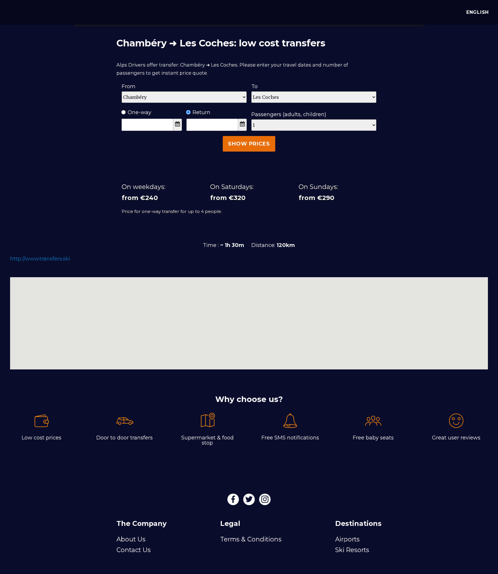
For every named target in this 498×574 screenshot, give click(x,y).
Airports (347, 539)
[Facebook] (233, 501)
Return (201, 112)
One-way (139, 112)
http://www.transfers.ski (40, 259)
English (477, 12)
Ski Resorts (352, 550)
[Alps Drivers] (13, 11)
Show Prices (249, 144)
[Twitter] (249, 501)
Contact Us (133, 550)
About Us (131, 539)
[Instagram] (265, 501)
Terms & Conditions (251, 539)
